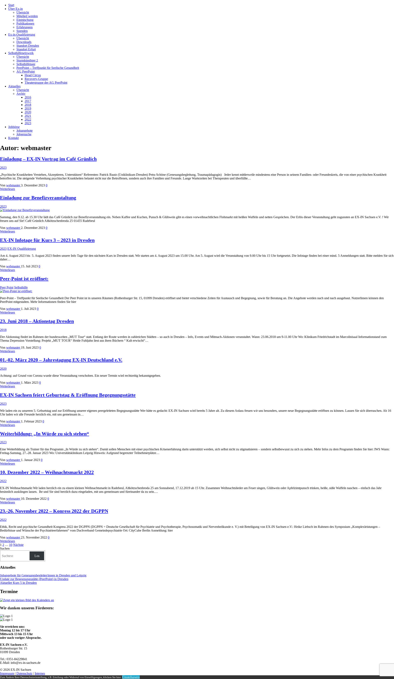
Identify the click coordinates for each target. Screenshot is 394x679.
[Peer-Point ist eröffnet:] (16, 291)
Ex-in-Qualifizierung (21, 34)
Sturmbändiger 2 (27, 60)
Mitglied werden (27, 16)
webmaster (13, 185)
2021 (28, 116)
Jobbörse (14, 127)
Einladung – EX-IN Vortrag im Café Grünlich (48, 159)
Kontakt (13, 138)
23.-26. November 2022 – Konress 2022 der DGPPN (54, 511)
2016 (28, 97)
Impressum (7, 673)
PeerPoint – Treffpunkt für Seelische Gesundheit (47, 68)
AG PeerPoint (25, 71)
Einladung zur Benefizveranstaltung (38, 197)
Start (11, 5)
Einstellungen (131, 677)
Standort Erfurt (26, 49)
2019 (28, 108)
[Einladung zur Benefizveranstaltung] (25, 210)
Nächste (18, 545)
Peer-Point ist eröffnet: (24, 278)
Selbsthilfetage (25, 64)
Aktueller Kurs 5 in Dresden (18, 582)
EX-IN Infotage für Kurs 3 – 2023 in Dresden (47, 240)
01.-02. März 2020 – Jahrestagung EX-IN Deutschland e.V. (61, 360)
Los (36, 556)
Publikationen (25, 23)
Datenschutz (24, 673)
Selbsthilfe (21, 287)
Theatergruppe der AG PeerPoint (46, 82)
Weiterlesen (7, 189)
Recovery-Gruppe (36, 79)
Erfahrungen (24, 27)
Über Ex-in (15, 8)
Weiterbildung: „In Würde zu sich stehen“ (44, 433)
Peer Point (6, 287)
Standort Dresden (27, 45)
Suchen (5, 548)
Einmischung (24, 20)
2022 (28, 119)
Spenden (22, 31)
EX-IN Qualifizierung (21, 248)
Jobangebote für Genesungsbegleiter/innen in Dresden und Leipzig (43, 575)
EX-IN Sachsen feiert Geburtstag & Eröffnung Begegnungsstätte (68, 395)
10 (10, 545)
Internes (40, 673)
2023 (28, 123)
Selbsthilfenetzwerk (21, 53)
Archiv (20, 93)
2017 (28, 101)
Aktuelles (14, 86)
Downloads (23, 42)
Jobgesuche (23, 134)
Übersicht (22, 12)
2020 (28, 112)
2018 (28, 104)
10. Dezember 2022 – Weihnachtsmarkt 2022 (47, 472)
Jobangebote (24, 130)
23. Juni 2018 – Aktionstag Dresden (37, 321)
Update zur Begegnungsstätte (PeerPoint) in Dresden (34, 579)
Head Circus (33, 75)
